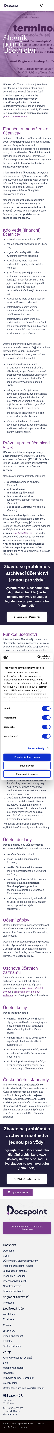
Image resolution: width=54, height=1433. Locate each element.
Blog (5, 1363)
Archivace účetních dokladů (17, 1357)
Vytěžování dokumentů (15, 1281)
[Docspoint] (11, 5)
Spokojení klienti (12, 1346)
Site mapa (23, 1427)
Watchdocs (9, 1314)
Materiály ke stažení (13, 1368)
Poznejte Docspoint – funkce (18, 1266)
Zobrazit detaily (36, 748)
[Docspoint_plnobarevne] (27, 1220)
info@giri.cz (15, 1411)
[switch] (46, 717)
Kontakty (7, 1341)
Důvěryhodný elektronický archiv (20, 1261)
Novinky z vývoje (12, 1286)
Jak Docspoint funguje (15, 1271)
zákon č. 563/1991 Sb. (15, 116)
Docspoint (8, 1250)
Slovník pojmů (10, 1383)
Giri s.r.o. (29, 1424)
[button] (27, 617)
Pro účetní (8, 1302)
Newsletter (8, 1373)
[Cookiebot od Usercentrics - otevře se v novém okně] (38, 657)
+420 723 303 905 (15, 1408)
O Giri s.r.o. (9, 1331)
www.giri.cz (13, 1414)
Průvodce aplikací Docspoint (18, 1378)
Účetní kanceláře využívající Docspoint (23, 1388)
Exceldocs (8, 1319)
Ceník (6, 1255)
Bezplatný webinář (13, 1291)
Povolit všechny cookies (27, 757)
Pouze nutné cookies (27, 774)
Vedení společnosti (13, 1336)
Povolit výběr (27, 765)
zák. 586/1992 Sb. (23, 533)
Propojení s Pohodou (14, 1276)
